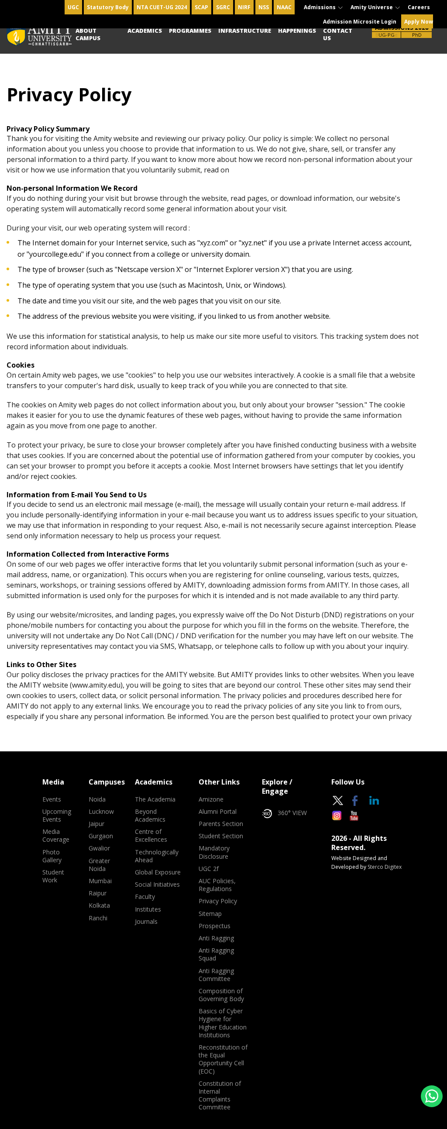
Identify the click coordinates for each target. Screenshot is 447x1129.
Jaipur (96, 824)
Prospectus (214, 926)
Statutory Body (108, 7)
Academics (144, 30)
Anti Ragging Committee (216, 975)
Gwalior (99, 848)
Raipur (98, 893)
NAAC (284, 7)
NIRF (244, 7)
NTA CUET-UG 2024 (162, 7)
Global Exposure (158, 872)
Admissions (320, 7)
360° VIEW (292, 813)
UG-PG (386, 34)
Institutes (148, 909)
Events (51, 799)
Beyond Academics (150, 815)
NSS (263, 7)
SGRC (223, 7)
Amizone (211, 799)
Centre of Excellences (151, 835)
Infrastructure (244, 30)
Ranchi (98, 918)
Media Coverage (55, 835)
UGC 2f (209, 869)
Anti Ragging (216, 938)
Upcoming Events (56, 815)
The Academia (155, 799)
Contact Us (337, 34)
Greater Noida (99, 865)
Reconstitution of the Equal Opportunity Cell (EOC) (223, 1059)
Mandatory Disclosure (214, 852)
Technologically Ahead (157, 856)
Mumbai (100, 881)
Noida (97, 799)
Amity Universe (372, 7)
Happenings (297, 30)
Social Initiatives (157, 884)
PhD (417, 34)
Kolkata (99, 905)
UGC (73, 7)
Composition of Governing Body (221, 995)
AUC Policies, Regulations (217, 885)
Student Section (221, 836)
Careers (419, 7)
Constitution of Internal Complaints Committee (220, 1096)
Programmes (190, 30)
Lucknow (101, 812)
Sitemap (210, 914)
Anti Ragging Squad (216, 954)
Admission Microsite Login (359, 21)
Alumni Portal (218, 812)
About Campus (88, 34)
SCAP (201, 7)
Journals (146, 922)
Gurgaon (101, 836)
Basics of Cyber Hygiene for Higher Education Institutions (223, 1023)
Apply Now (418, 21)
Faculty (145, 897)
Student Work (53, 876)
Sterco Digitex (385, 867)
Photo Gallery (52, 856)
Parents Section (221, 824)
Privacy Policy (218, 901)
